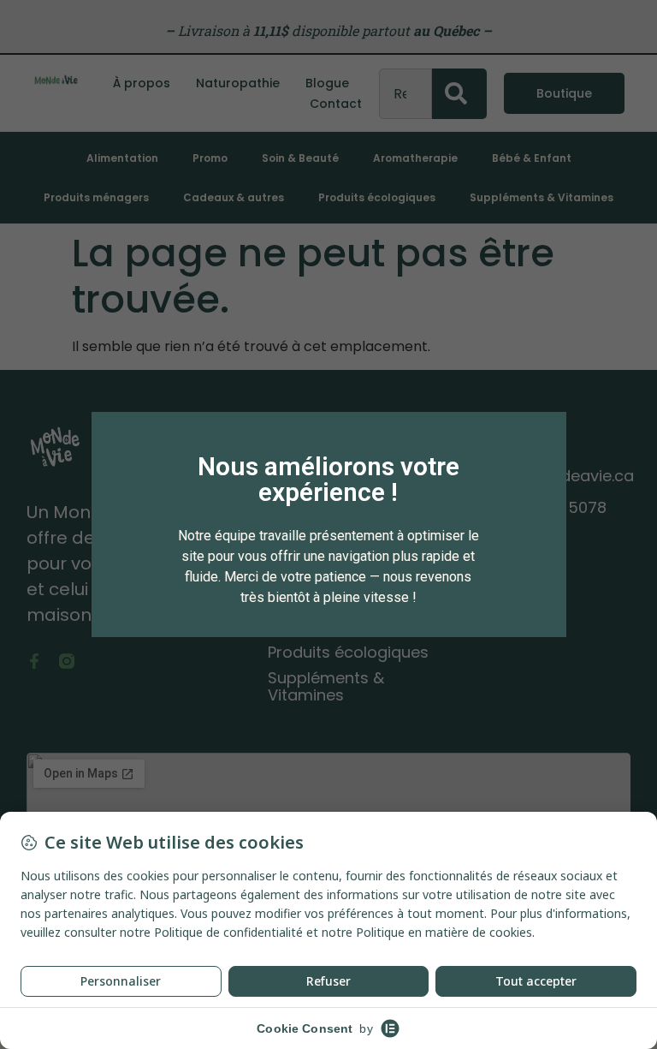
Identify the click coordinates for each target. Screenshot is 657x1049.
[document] (328, 524)
